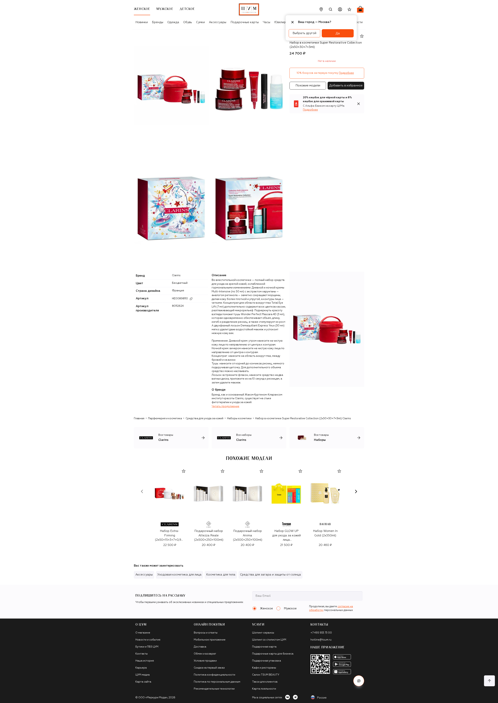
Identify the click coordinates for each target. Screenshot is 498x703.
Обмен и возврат (205, 654)
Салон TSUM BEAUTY (265, 675)
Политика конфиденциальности (214, 675)
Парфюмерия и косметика (165, 418)
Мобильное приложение (209, 640)
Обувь (187, 22)
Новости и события (147, 640)
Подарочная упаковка (266, 661)
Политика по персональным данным (217, 682)
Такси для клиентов (265, 682)
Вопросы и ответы (205, 633)
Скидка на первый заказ (209, 668)
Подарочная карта (264, 647)
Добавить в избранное (346, 85)
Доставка (200, 647)
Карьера (141, 668)
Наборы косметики (239, 418)
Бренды (157, 22)
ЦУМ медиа (142, 675)
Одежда (173, 22)
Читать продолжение (225, 406)
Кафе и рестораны (264, 668)
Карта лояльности (264, 689)
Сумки (200, 22)
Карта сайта (143, 682)
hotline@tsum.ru (320, 640)
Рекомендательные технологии (214, 689)
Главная (139, 418)
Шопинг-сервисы (263, 633)
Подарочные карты (245, 22)
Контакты (141, 654)
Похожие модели (307, 85)
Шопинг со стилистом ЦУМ (269, 640)
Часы (266, 22)
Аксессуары (217, 22)
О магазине (142, 633)
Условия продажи (205, 661)
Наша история (144, 661)
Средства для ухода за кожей (204, 418)
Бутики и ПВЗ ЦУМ (146, 647)
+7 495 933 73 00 (321, 633)
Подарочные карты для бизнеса (272, 654)
